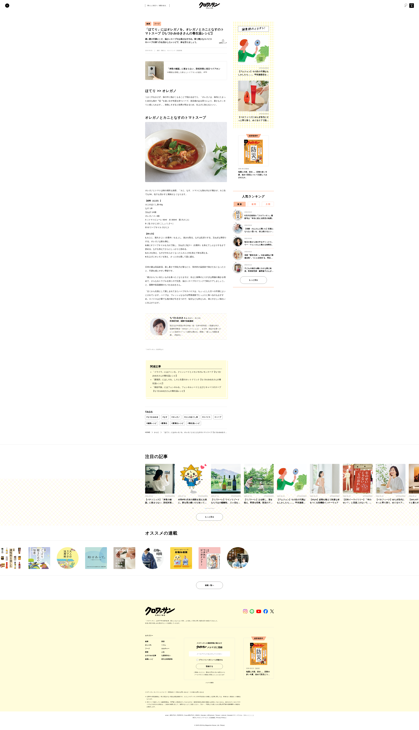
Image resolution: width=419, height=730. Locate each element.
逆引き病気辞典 (167, 659)
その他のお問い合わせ (197, 692)
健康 (148, 24)
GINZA (197, 715)
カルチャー (165, 648)
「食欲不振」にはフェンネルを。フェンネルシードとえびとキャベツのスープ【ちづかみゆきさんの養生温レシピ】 (186, 389)
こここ (251, 715)
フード (157, 24)
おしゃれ (148, 645)
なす (165, 417)
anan (166, 715)
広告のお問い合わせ (182, 692)
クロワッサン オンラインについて (156, 692)
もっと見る (253, 280)
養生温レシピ (194, 423)
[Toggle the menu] (7, 5)
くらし (163, 645)
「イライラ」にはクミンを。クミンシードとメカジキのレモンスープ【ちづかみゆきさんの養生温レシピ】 (186, 374)
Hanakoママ (231, 715)
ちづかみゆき (152, 417)
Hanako (203, 715)
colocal (223, 715)
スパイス (206, 417)
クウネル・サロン (242, 715)
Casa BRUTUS (189, 715)
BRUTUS (173, 715)
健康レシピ (151, 423)
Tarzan (218, 715)
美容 (163, 641)
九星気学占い (166, 655)
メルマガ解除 (209, 682)
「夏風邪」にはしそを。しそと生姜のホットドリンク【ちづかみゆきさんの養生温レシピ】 (186, 381)
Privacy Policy (220, 717)
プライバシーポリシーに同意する (211, 660)
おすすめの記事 (150, 655)
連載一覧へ (209, 585)
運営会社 (171, 692)
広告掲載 (212, 717)
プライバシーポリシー (217, 672)
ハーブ (218, 417)
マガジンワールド (202, 717)
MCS (194, 717)
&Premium (210, 715)
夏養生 (164, 423)
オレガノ (176, 417)
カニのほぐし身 (191, 417)
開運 (146, 652)
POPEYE (180, 715)
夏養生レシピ (177, 423)
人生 (163, 652)
